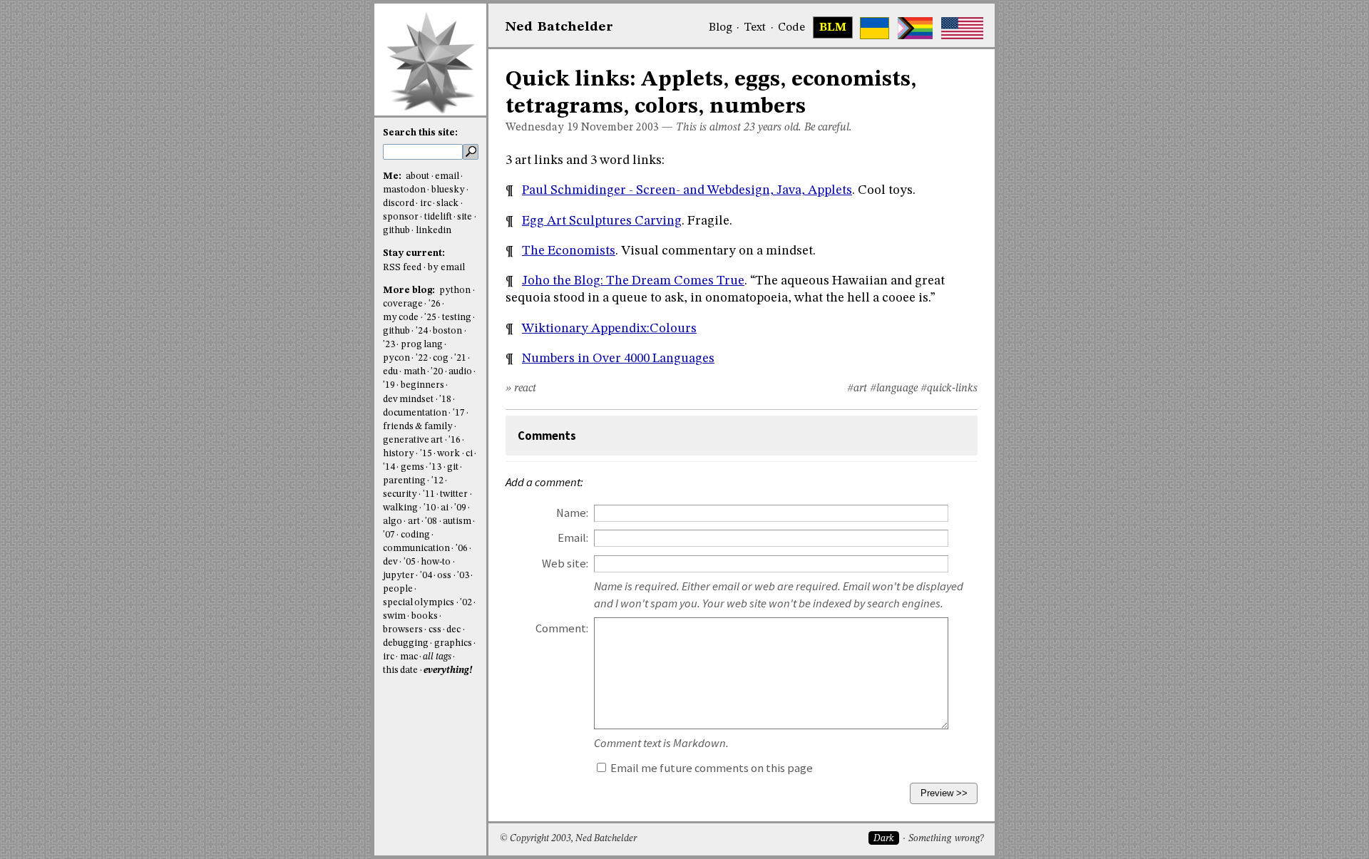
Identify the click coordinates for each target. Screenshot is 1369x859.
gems (412, 467)
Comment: (561, 628)
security (400, 494)
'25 (430, 317)
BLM (832, 28)
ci (469, 453)
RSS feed (402, 267)
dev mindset (408, 399)
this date (400, 670)
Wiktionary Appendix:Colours (609, 328)
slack (447, 203)
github (396, 230)
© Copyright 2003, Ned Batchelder (568, 838)
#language (894, 388)
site (464, 217)
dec (453, 629)
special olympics (418, 602)
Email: (573, 537)
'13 (435, 467)
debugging (406, 643)
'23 (389, 344)
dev (390, 562)
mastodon (404, 190)
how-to (436, 562)
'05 (410, 562)
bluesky (448, 190)
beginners (422, 385)
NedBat (559, 27)
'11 (429, 494)
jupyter (398, 575)
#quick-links (949, 388)
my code (401, 317)
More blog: (410, 290)
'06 (462, 548)
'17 (459, 413)
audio (460, 371)
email (447, 176)
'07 (389, 535)
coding (415, 535)
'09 (460, 508)
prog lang (422, 344)
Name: (572, 512)
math (415, 371)
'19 (389, 385)
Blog (720, 28)
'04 (426, 575)
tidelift (438, 217)
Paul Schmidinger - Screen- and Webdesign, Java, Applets (687, 190)
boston (447, 331)
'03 (463, 575)
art (414, 521)
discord (398, 203)
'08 (431, 521)
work (448, 453)
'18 (445, 399)
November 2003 (620, 127)
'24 (422, 331)
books (424, 616)
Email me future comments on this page (710, 768)
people (398, 589)
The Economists (568, 251)
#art (857, 388)
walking (400, 508)
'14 (389, 467)
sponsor (401, 217)
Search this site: (420, 133)
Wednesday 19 (542, 127)
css (435, 629)
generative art (413, 440)
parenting (404, 480)
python (455, 290)
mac (409, 657)
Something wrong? (945, 838)
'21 (460, 358)
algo (392, 521)
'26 (435, 304)
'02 (466, 602)
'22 (422, 358)
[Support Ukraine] (874, 28)
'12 (437, 480)
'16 (454, 440)
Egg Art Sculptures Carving (602, 221)
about (417, 176)
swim (394, 616)
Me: (393, 176)
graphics (453, 643)
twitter (454, 494)
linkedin (433, 230)
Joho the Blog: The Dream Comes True (633, 280)
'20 (437, 371)
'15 (426, 453)
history (398, 453)
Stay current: (414, 253)
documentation (415, 413)
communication (416, 548)
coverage (403, 304)
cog (440, 358)
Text (755, 28)
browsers (403, 629)
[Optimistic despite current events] (962, 28)
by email (446, 267)
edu (390, 371)
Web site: (565, 563)
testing (456, 317)
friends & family (418, 426)
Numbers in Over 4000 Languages (618, 358)
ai (444, 508)
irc (425, 203)
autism (457, 521)
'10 (430, 508)
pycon (396, 358)
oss (444, 575)
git (452, 467)
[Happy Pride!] (915, 28)
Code (791, 28)
